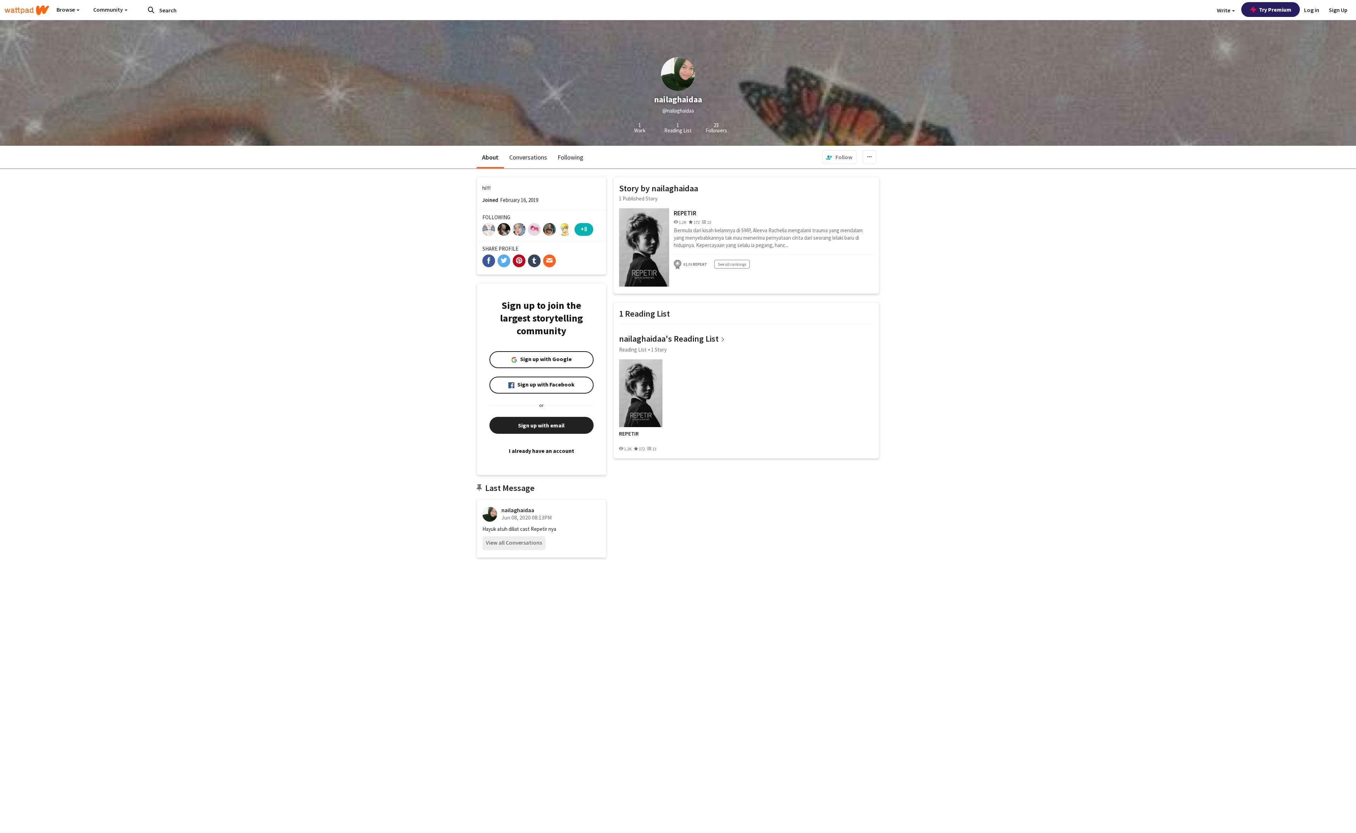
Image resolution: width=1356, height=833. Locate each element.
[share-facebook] (488, 260)
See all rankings (732, 264)
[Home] (27, 10)
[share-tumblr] (534, 260)
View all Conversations (514, 542)
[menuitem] (839, 157)
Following (570, 157)
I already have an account (541, 450)
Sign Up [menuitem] (1338, 9)
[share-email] (549, 260)
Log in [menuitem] (1311, 9)
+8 (584, 229)
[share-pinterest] (519, 260)
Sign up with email (541, 425)
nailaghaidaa (517, 510)
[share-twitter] (504, 260)
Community (108, 9)
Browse (66, 9)
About (490, 157)
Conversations (528, 157)
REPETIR (685, 213)
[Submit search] (151, 10)
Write (1224, 10)
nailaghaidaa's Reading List (669, 338)
